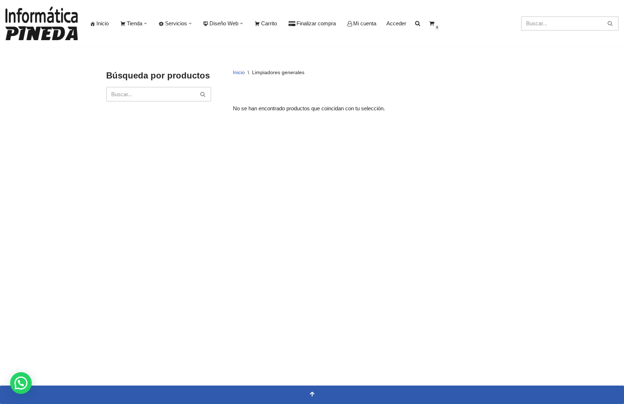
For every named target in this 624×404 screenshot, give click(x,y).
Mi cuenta (364, 23)
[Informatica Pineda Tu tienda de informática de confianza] (41, 23)
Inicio (102, 23)
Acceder (396, 23)
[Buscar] (610, 23)
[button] (145, 23)
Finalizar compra (316, 23)
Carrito (269, 23)
